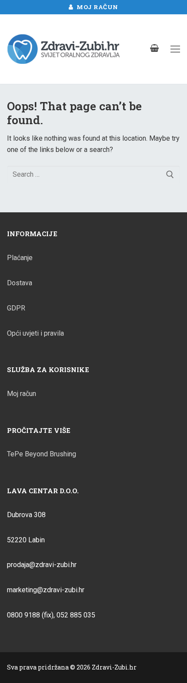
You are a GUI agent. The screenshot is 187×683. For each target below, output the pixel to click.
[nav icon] (175, 49)
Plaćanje (20, 258)
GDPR (16, 308)
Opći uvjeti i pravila (35, 333)
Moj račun (96, 7)
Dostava (19, 283)
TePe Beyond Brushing (41, 454)
